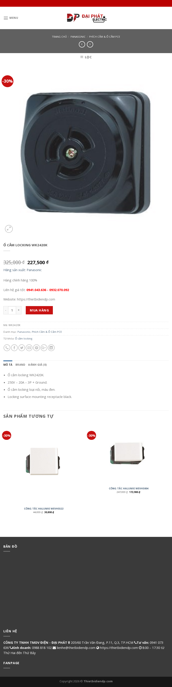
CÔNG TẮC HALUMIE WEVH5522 (43, 508)
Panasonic (78, 36)
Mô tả (7, 364)
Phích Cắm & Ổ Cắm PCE (104, 36)
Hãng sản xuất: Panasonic (22, 270)
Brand (20, 364)
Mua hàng (39, 310)
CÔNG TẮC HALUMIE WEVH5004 (128, 488)
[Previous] (3, 472)
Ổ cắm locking (23, 338)
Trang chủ (59, 36)
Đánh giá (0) (37, 364)
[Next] (168, 472)
